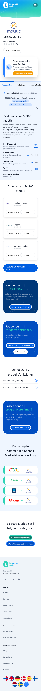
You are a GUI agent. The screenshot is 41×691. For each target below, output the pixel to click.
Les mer (26, 212)
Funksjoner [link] (21, 85)
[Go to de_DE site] (17, 678)
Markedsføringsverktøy (18, 93)
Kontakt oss (20, 352)
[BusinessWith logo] (10, 5)
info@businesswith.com (11, 573)
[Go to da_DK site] (23, 678)
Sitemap (6, 670)
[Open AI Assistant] (19, 579)
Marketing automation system (20, 105)
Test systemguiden (20, 428)
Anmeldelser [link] (7, 85)
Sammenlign (13, 212)
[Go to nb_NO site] (5, 678)
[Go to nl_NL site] (14, 684)
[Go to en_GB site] (11, 678)
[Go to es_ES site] (29, 678)
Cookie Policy (7, 618)
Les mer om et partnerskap (20, 345)
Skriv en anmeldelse (13, 50)
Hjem (7, 93)
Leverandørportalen (10, 637)
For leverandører (8, 631)
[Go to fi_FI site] (35, 678)
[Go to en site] (26, 684)
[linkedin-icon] (13, 579)
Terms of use (7, 612)
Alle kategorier (8, 663)
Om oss (5, 593)
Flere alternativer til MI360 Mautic (18, 268)
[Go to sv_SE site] (20, 684)
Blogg (5, 651)
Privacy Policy (8, 605)
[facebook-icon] (5, 579)
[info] (17, 44)
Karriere (6, 599)
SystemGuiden (8, 657)
